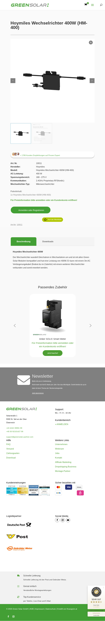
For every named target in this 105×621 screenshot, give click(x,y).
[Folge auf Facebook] (57, 520)
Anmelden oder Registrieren (31, 210)
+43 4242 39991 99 (14, 428)
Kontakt (58, 458)
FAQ (8, 444)
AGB (31, 609)
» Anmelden (61, 424)
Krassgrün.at (72, 609)
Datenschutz (51, 609)
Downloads (47, 241)
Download (11, 458)
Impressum (39, 609)
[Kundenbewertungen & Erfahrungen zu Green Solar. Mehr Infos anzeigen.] (44, 495)
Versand (10, 449)
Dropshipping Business (65, 467)
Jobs (57, 453)
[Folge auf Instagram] (62, 520)
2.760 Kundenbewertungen (96, 610)
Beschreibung (23, 241)
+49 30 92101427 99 (14, 431)
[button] (92, 80)
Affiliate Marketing (63, 462)
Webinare (59, 449)
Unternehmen (61, 444)
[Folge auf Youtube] (68, 520)
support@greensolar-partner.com (19, 437)
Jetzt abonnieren (38, 393)
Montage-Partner (62, 471)
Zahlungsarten (12, 453)
